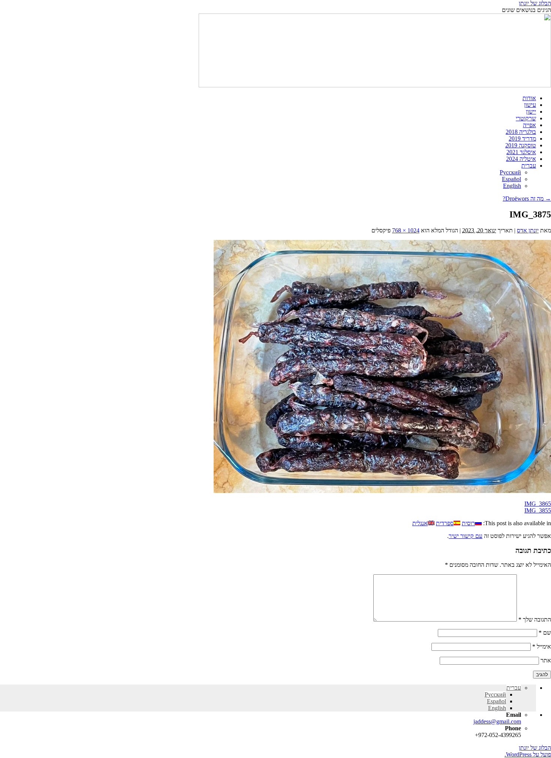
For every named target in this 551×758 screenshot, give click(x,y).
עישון (530, 105)
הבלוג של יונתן (535, 3)
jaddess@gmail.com (497, 721)
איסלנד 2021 (521, 152)
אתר (546, 660)
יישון (531, 111)
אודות (529, 98)
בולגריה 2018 (521, 132)
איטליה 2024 (521, 159)
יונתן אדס (528, 230)
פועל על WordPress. (528, 754)
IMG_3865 (537, 503)
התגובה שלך (534, 619)
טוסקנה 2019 (520, 145)
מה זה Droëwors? (527, 198)
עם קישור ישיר (465, 536)
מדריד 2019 (522, 138)
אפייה (529, 125)
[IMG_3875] (382, 491)
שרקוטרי (526, 118)
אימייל (541, 646)
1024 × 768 (405, 230)
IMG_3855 (537, 510)
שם (545, 632)
